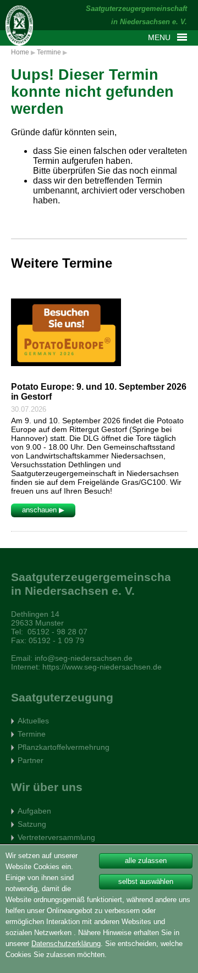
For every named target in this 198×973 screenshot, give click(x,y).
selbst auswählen (145, 881)
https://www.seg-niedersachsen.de (102, 666)
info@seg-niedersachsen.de (84, 658)
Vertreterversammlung (56, 837)
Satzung (32, 824)
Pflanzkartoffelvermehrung (63, 747)
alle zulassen (146, 860)
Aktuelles (33, 720)
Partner (30, 760)
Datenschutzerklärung (66, 943)
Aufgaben (34, 810)
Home (20, 52)
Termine (49, 52)
